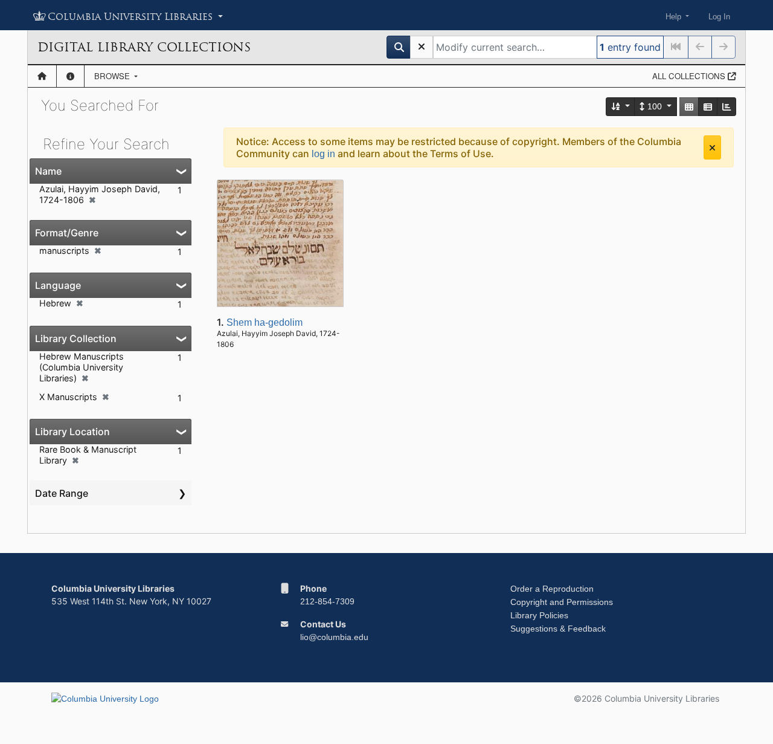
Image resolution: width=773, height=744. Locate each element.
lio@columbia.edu (334, 637)
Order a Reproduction (552, 589)
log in (323, 154)
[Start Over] (421, 47)
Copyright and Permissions (561, 602)
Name (48, 171)
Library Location (72, 431)
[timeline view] (726, 106)
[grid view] (689, 106)
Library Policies (539, 615)
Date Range (61, 493)
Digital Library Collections (144, 47)
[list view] (707, 106)
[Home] (42, 76)
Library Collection (76, 338)
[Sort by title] (621, 106)
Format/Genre (66, 233)
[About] (70, 76)
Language (58, 285)
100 (654, 106)
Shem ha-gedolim (264, 322)
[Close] (712, 147)
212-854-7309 (327, 601)
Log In (719, 16)
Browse (113, 76)
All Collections (690, 76)
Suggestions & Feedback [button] (558, 628)
